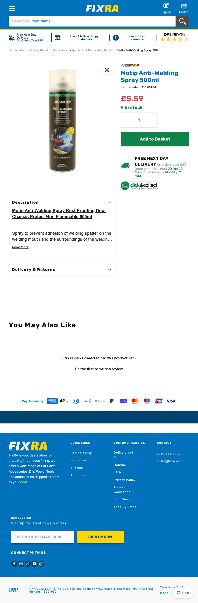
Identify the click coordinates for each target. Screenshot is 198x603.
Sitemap (77, 468)
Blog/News (122, 499)
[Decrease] (127, 120)
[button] (99, 368)
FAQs (118, 472)
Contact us (79, 460)
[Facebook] (14, 564)
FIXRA (13, 591)
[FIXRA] (102, 8)
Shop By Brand (125, 507)
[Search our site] (183, 21)
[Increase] (151, 120)
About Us (78, 475)
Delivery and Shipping (123, 455)
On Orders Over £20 (30, 40)
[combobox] (92, 21)
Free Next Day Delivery (26, 36)
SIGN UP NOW (100, 537)
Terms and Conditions (122, 489)
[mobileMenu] (27, 8)
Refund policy (81, 453)
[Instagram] (21, 564)
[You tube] (34, 564)
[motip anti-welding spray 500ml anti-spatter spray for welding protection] (107, 70)
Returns (120, 465)
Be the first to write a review (99, 369)
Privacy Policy (124, 480)
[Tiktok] (28, 564)
